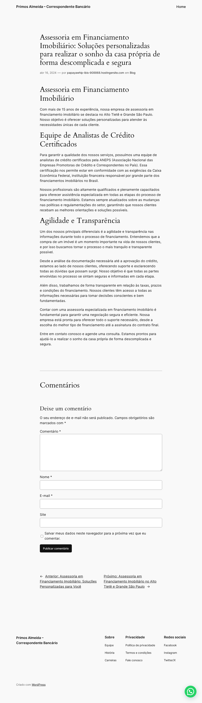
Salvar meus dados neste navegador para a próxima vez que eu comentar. (95, 535)
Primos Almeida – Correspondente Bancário (53, 7)
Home (181, 7)
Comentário (50, 431)
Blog (133, 72)
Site (43, 515)
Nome (46, 477)
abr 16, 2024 (48, 72)
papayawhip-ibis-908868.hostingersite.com (95, 72)
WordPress (39, 684)
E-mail (46, 496)
